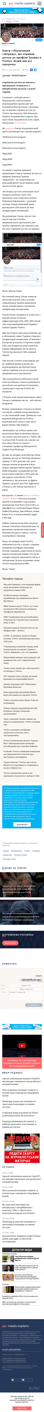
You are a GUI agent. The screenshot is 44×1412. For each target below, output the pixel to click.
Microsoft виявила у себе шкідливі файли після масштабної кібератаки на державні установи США (22, 587)
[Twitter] (35, 70)
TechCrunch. (21, 122)
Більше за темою (14, 868)
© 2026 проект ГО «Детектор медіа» (13, 1358)
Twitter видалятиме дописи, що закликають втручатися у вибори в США (22, 774)
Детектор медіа (22, 1250)
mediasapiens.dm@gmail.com (16, 1360)
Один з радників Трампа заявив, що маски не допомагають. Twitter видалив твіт (22, 722)
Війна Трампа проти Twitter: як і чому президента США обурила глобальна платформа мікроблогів (21, 609)
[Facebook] (31, 70)
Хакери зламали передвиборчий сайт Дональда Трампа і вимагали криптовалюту (20, 711)
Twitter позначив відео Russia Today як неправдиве (21, 701)
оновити (38, 976)
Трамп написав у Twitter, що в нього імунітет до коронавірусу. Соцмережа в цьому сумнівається (21, 765)
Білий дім (36, 851)
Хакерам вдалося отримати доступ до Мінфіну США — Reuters (21, 629)
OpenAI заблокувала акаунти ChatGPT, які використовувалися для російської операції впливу (21, 1081)
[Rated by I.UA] (16, 1381)
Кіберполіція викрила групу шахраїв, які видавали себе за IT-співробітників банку (22, 660)
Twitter (27, 851)
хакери (6, 851)
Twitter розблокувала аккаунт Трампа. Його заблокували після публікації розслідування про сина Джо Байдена (21, 743)
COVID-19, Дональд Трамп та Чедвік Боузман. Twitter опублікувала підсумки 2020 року (22, 638)
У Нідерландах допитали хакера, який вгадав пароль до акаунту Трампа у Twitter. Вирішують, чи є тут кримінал (21, 649)
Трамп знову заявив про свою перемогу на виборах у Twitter (22, 669)
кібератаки (7, 855)
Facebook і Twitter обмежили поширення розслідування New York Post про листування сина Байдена (22, 754)
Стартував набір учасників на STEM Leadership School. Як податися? (20, 1114)
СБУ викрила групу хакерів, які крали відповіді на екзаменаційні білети (20, 677)
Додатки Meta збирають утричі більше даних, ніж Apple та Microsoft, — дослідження (21, 1238)
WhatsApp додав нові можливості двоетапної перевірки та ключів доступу (19, 1104)
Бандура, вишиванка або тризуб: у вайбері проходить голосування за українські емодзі (19, 1124)
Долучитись (22, 824)
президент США (9, 859)
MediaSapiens (19, 75)
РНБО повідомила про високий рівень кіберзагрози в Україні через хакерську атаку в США (21, 620)
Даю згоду (22, 1408)
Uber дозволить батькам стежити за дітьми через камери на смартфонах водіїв (20, 1092)
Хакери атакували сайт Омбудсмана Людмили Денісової (20, 685)
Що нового (21, 19)
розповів (9, 128)
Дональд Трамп (20, 855)
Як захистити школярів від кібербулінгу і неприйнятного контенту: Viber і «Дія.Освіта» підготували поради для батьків (18, 1208)
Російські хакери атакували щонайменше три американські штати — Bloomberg (22, 598)
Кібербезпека (10, 19)
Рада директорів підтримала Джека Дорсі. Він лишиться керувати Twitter (20, 693)
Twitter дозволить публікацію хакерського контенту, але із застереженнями (17, 732)
